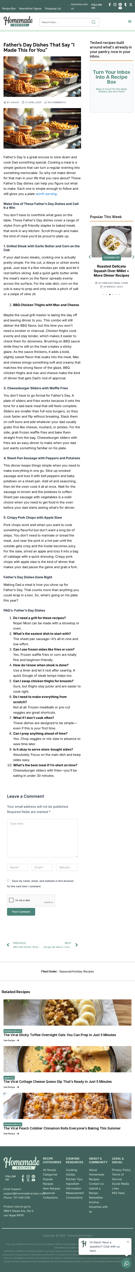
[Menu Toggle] (129, 21)
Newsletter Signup (30, 8)
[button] (90, 257)
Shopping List (53, 8)
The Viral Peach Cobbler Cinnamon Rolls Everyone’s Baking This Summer (62, 1128)
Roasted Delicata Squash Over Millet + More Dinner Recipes (111, 271)
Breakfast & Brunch (12, 1031)
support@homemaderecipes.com (24, 1193)
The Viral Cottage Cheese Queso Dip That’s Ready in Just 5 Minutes (58, 1082)
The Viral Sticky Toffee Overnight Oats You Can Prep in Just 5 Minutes (60, 1035)
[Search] (94, 22)
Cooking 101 (112, 257)
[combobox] (65, 22)
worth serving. (46, 194)
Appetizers (9, 1077)
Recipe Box (9, 8)
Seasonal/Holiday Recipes (76, 971)
